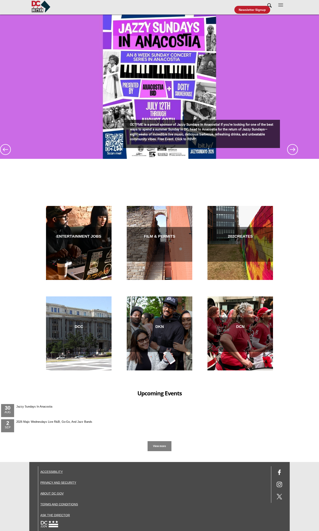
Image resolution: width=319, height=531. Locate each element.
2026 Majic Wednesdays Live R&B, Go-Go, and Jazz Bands (54, 421)
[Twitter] (279, 497)
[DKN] (159, 369)
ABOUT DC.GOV (52, 493)
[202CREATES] (240, 279)
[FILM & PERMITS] (159, 279)
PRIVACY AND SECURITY (58, 482)
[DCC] (79, 369)
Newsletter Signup (252, 10)
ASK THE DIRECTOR (55, 515)
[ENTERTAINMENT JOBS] (79, 279)
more (159, 442)
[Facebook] (279, 472)
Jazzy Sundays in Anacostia (34, 406)
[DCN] (240, 369)
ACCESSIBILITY (51, 471)
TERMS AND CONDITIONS (59, 504)
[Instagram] (279, 485)
